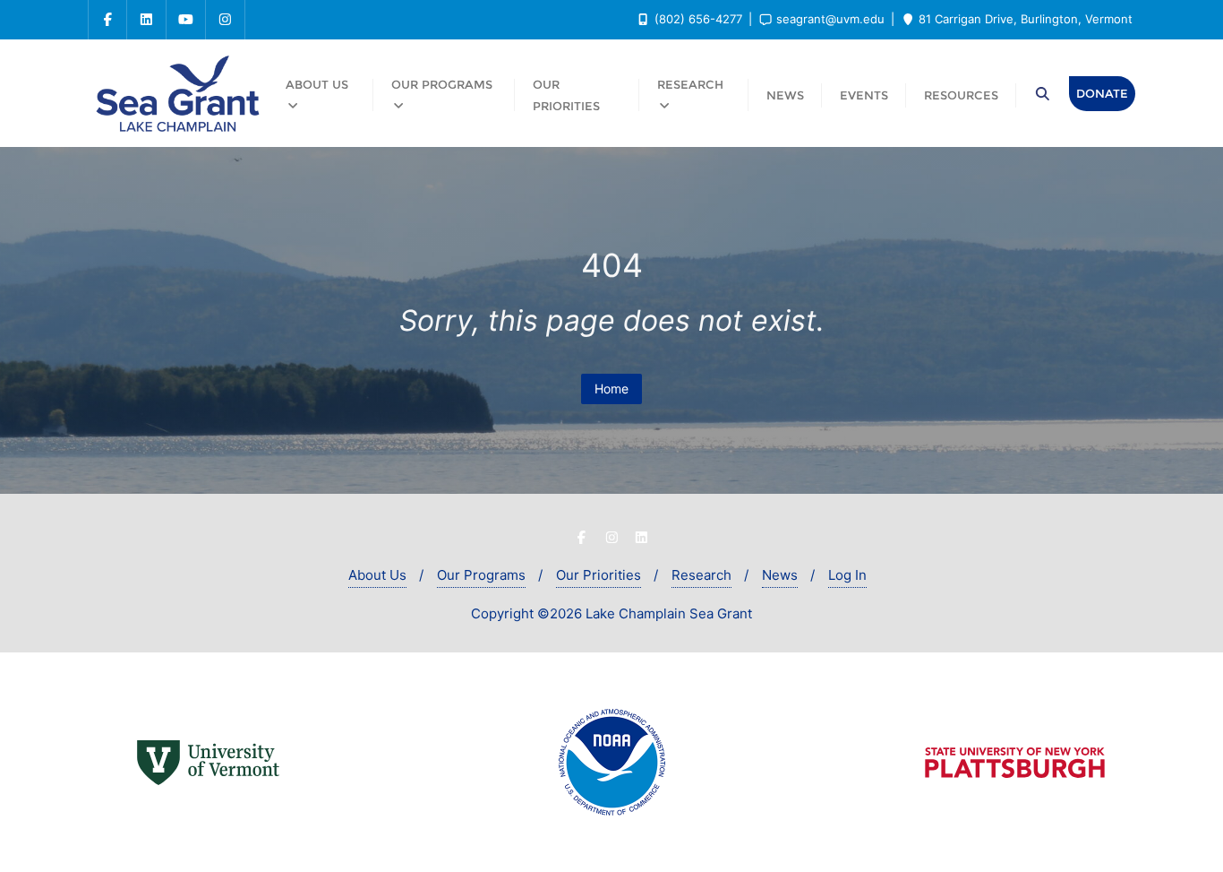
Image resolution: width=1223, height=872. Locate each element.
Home (611, 388)
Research (701, 574)
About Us (377, 574)
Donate (1102, 93)
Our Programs (481, 574)
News (780, 574)
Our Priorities (598, 574)
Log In (847, 574)
